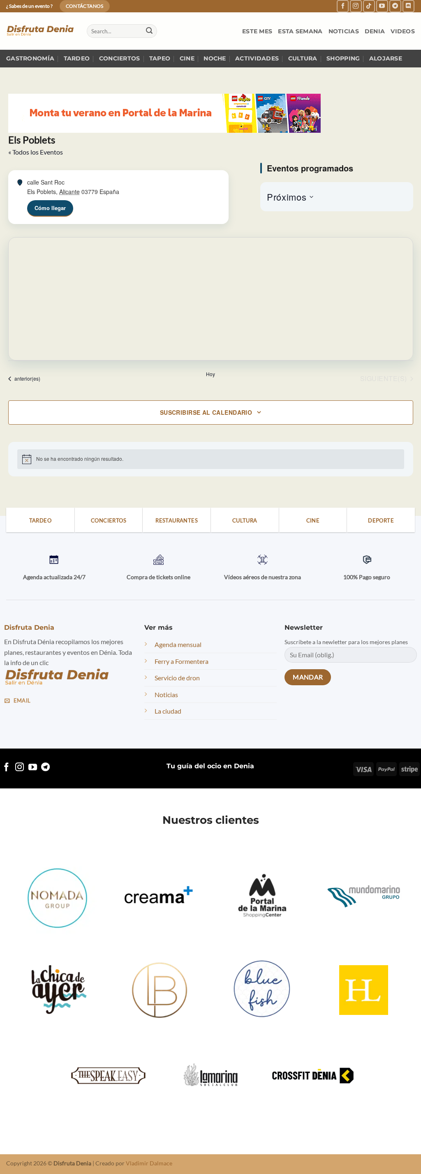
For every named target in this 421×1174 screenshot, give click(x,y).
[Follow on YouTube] (382, 6)
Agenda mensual (178, 644)
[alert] (210, 459)
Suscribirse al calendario (206, 412)
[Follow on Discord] (408, 6)
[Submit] (149, 31)
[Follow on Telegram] (395, 6)
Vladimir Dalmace (149, 1163)
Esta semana (300, 31)
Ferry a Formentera (181, 661)
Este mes (257, 31)
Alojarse (385, 58)
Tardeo (77, 58)
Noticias (343, 31)
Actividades (257, 58)
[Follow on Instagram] (356, 6)
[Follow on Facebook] (343, 6)
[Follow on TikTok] (369, 6)
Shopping (343, 58)
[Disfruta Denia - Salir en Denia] (40, 31)
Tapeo (159, 58)
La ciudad (168, 711)
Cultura (302, 58)
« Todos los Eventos (35, 152)
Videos (403, 31)
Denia (375, 31)
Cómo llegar (50, 208)
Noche (215, 58)
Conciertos (119, 58)
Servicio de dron (177, 678)
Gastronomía (30, 58)
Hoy (210, 374)
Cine (187, 58)
